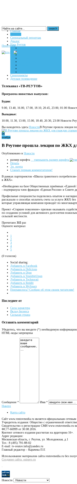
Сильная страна (20, 314)
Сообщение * (10, 402)
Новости (34, 127)
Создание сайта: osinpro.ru (19, 459)
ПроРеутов (9, 45)
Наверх (6, 406)
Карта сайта (17, 412)
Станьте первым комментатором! (31, 170)
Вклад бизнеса (19, 311)
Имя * (44, 402)
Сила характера (20, 308)
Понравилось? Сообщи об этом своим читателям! (42, 289)
